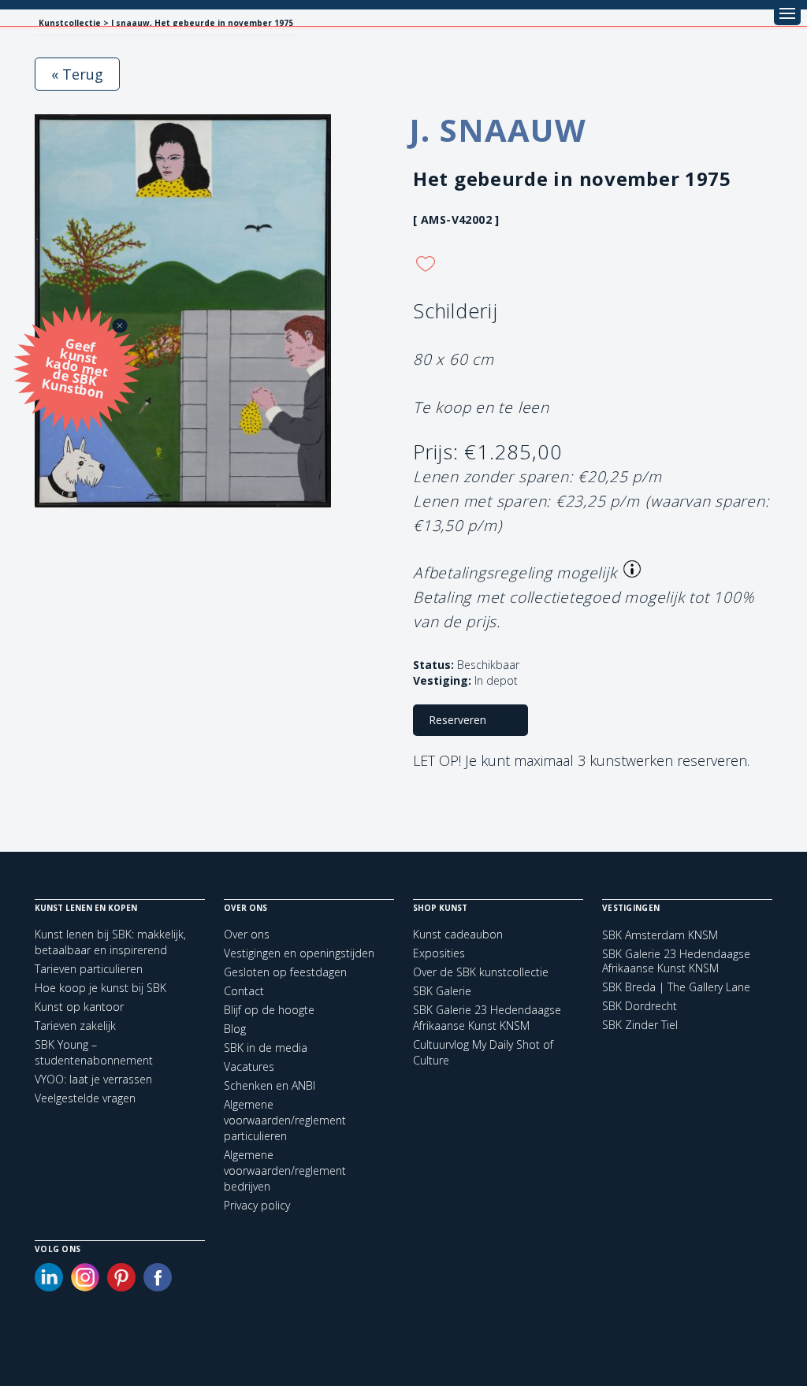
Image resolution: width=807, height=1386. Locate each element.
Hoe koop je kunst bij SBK (100, 987)
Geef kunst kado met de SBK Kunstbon (75, 366)
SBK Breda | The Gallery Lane (676, 987)
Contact (244, 990)
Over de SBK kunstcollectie (481, 971)
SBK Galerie (442, 990)
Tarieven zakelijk (75, 1025)
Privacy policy (257, 1205)
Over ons (247, 934)
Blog (235, 1028)
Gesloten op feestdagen (285, 971)
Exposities (439, 953)
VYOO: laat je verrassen (93, 1079)
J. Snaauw (497, 129)
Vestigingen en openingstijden (299, 953)
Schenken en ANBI (269, 1085)
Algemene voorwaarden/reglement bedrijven (285, 1170)
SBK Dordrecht (639, 1006)
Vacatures (249, 1066)
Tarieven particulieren (89, 968)
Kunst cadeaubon (458, 934)
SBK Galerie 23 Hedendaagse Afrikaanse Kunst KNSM (487, 1017)
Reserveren (457, 719)
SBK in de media (265, 1047)
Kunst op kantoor (79, 1006)
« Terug (77, 74)
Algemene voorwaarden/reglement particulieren (285, 1120)
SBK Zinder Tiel (640, 1025)
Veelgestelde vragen (85, 1098)
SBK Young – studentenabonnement (94, 1052)
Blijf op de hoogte (269, 1009)
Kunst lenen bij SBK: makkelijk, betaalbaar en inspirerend (110, 942)
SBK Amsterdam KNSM (660, 935)
